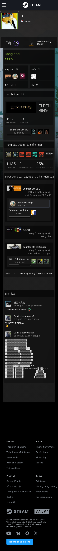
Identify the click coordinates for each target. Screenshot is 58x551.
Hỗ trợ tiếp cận (13, 486)
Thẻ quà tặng (13, 468)
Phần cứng (41, 457)
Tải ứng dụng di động (19, 541)
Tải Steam (41, 481)
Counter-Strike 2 (31, 188)
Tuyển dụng (42, 452)
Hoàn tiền (11, 502)
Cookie (9, 497)
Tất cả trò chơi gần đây (23, 273)
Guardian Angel (25, 202)
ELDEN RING (45, 108)
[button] (12, 43)
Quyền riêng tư (13, 481)
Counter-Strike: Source (34, 247)
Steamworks (12, 457)
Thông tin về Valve (45, 447)
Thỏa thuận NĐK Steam (18, 452)
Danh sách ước (45, 273)
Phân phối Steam (14, 462)
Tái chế (39, 462)
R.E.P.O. (26, 230)
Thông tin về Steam (16, 447)
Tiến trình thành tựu (18, 129)
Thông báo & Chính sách (18, 491)
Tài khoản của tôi (44, 497)
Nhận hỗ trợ (42, 491)
